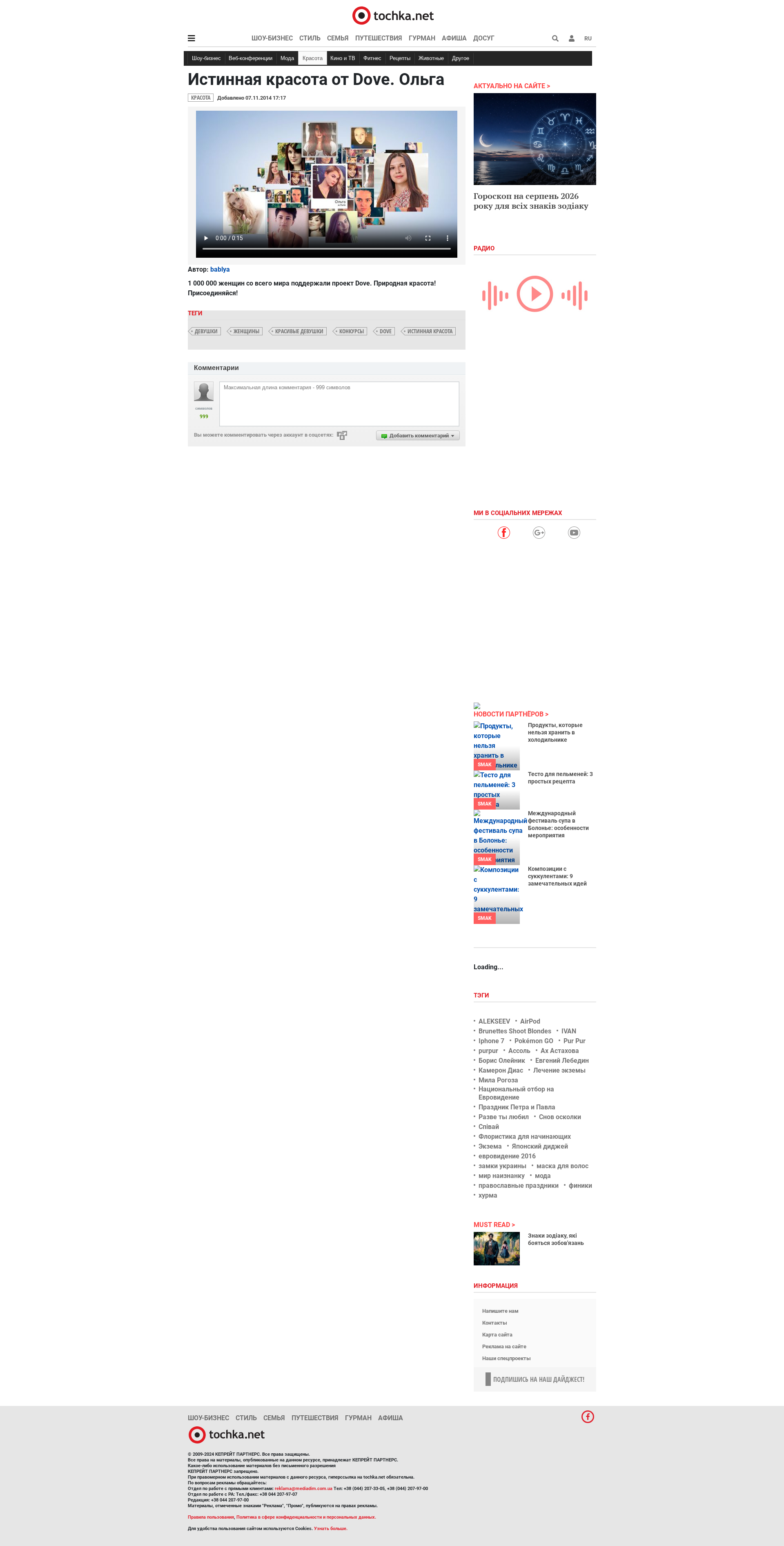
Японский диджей (540, 1146)
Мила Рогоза (498, 1080)
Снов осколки (560, 1117)
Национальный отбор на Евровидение (516, 1093)
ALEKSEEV (494, 1021)
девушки (206, 331)
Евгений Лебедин (562, 1060)
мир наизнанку (502, 1176)
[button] (572, 38)
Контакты (494, 1323)
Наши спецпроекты (506, 1358)
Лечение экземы (559, 1070)
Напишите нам (500, 1311)
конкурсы (351, 331)
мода (543, 1176)
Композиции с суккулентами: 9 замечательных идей (557, 876)
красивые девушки (299, 331)
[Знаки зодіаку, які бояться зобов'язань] (497, 1248)
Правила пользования (211, 1517)
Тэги (482, 995)
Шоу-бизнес (272, 38)
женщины (246, 331)
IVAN (568, 1031)
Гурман (422, 38)
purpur (488, 1051)
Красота (313, 58)
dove (386, 331)
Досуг (483, 38)
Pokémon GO (533, 1041)
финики (580, 1185)
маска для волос (562, 1166)
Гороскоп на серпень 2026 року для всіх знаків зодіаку (531, 200)
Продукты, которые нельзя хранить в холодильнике (555, 732)
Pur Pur (575, 1041)
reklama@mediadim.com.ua (303, 1488)
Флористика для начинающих (525, 1136)
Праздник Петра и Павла (517, 1107)
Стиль (310, 38)
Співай (489, 1127)
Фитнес (372, 58)
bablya (220, 269)
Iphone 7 (491, 1041)
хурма (488, 1195)
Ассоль (519, 1051)
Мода (287, 58)
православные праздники (519, 1185)
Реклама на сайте (504, 1346)
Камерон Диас (501, 1070)
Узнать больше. (330, 1528)
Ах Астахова (560, 1051)
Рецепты (400, 58)
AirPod (530, 1021)
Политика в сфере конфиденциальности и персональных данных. (306, 1517)
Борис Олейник (502, 1060)
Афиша (454, 38)
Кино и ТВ (342, 58)
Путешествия (378, 38)
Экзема (490, 1146)
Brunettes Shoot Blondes (515, 1031)
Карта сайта (497, 1335)
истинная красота (430, 331)
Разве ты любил (504, 1117)
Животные (431, 58)
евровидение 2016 (507, 1156)
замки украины (502, 1166)
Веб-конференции (250, 58)
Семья (338, 38)
